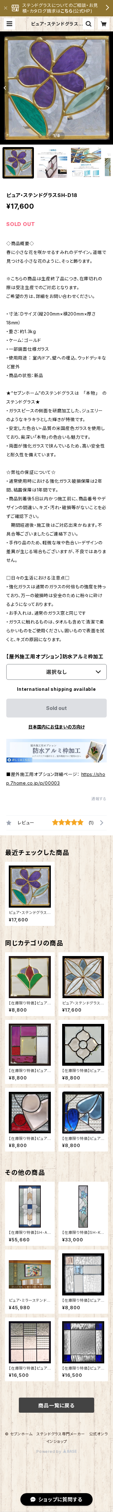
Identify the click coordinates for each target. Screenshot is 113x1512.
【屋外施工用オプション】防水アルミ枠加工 (55, 656)
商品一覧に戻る (56, 1405)
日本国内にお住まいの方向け (56, 726)
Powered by (49, 1451)
